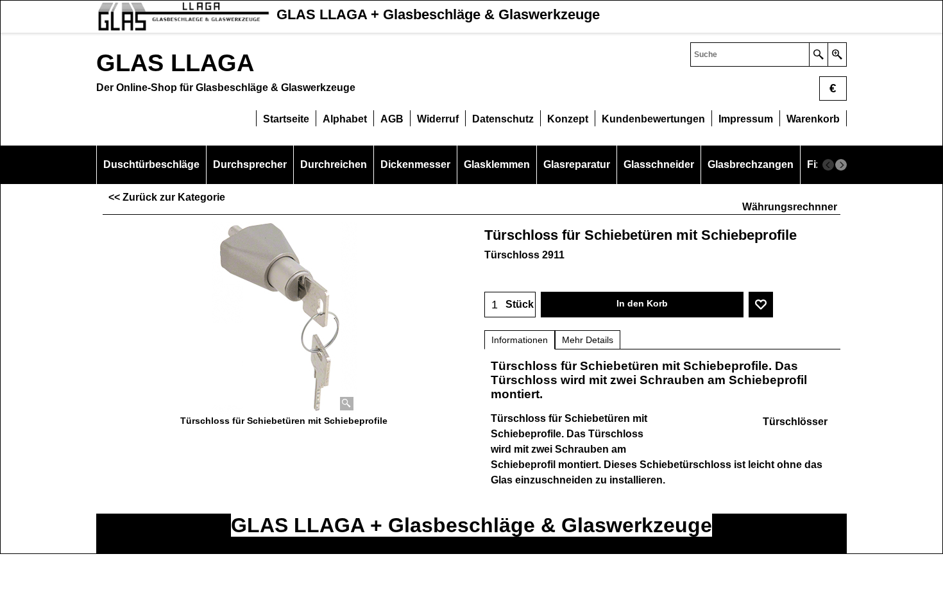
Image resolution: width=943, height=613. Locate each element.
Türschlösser (795, 421)
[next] (841, 165)
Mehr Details (587, 340)
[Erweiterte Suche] (837, 54)
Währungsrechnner (789, 206)
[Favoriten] (761, 304)
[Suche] (818, 54)
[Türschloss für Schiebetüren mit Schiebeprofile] (284, 318)
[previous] (828, 165)
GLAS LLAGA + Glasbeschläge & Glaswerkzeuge (471, 525)
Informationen (519, 340)
